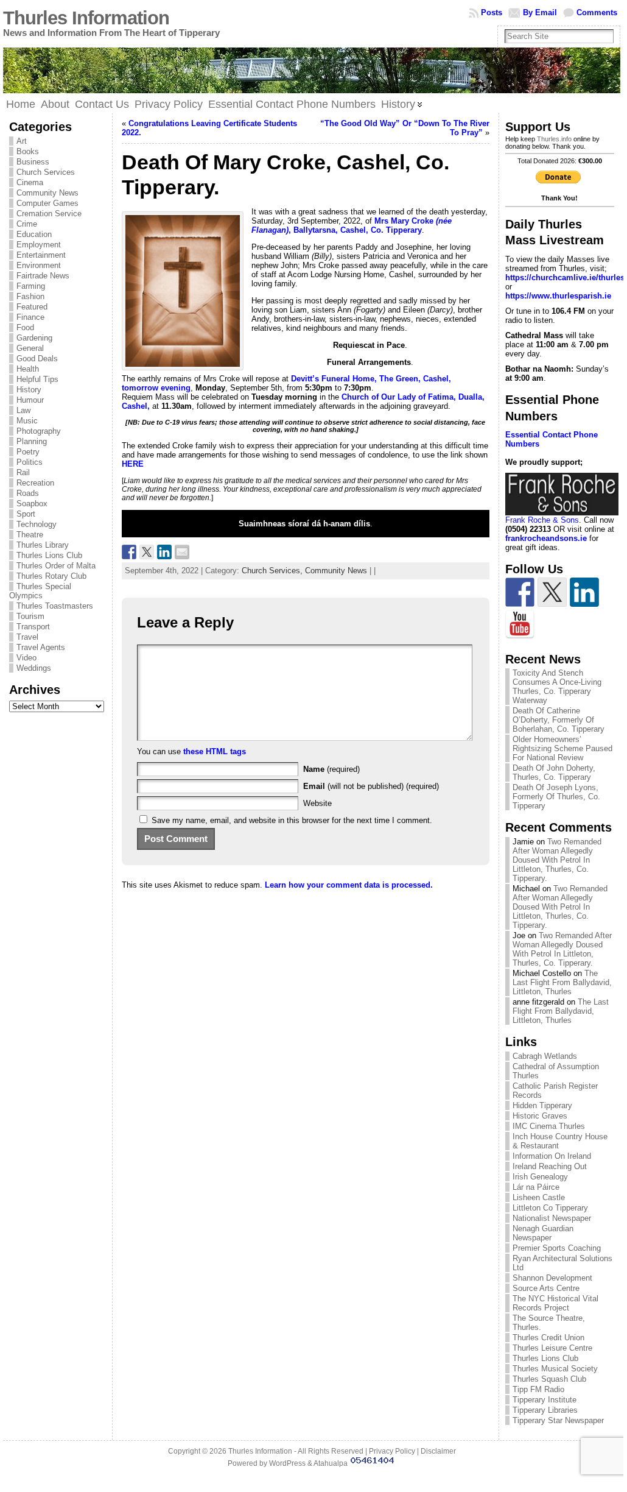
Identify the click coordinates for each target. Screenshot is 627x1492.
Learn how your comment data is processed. (349, 884)
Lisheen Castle (539, 1197)
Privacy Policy (392, 1451)
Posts (491, 12)
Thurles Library (42, 545)
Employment (38, 244)
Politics (29, 462)
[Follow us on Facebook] (519, 592)
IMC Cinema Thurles (549, 1126)
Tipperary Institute (544, 1399)
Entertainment (41, 255)
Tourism (30, 616)
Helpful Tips (37, 379)
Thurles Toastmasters (54, 605)
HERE (133, 463)
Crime (26, 223)
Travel (27, 637)
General (30, 348)
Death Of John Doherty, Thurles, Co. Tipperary (554, 772)
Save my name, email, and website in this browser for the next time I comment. (292, 820)
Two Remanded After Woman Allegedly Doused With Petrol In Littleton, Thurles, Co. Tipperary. (557, 860)
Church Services (45, 172)
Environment (38, 265)
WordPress (287, 1463)
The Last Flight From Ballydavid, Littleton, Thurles (562, 982)
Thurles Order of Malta (56, 565)
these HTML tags (214, 751)
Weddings (33, 668)
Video (26, 657)
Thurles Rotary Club (51, 576)
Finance (30, 317)
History (28, 389)
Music (27, 420)
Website (317, 803)
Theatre (29, 534)
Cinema (29, 182)
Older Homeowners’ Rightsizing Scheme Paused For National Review (562, 748)
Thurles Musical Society (555, 1368)
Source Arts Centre (546, 1288)
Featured (31, 306)
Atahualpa (331, 1463)
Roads (27, 493)
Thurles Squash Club (549, 1379)
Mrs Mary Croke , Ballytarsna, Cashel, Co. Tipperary (351, 225)
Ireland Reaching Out (550, 1166)
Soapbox (31, 503)
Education (34, 234)
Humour (30, 400)
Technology (36, 524)
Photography (38, 431)
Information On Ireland (552, 1156)
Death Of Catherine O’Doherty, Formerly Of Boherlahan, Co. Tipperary (558, 720)
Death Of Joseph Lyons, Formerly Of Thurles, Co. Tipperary (556, 796)
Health (27, 368)
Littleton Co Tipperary (550, 1207)
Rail (23, 472)
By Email (540, 12)
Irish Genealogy (540, 1176)
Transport (33, 626)
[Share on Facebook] (129, 552)
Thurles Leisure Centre (552, 1347)
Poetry (28, 451)
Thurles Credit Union (548, 1337)
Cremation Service (49, 213)
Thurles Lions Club (49, 555)
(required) (331, 769)
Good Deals (37, 358)
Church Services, (273, 570)
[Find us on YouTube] (519, 624)
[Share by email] (182, 552)
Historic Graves (540, 1115)
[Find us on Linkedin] (584, 592)
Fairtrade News (42, 275)
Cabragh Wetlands (545, 1056)
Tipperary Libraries (545, 1410)
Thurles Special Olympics (40, 591)
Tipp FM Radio (538, 1389)
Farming (30, 286)
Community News (47, 192)
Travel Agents (40, 647)
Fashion (30, 296)
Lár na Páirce (536, 1187)
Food (25, 327)
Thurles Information (86, 18)
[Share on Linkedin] (164, 552)
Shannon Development (552, 1277)
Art (21, 141)
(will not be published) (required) (371, 786)
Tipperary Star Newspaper (558, 1420)
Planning (31, 441)
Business (32, 161)
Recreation (35, 482)
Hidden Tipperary (542, 1105)
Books (27, 151)
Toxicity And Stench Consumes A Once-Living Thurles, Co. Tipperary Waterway (557, 686)
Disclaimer (438, 1451)
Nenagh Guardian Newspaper (543, 1233)
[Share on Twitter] (146, 552)
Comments (596, 12)
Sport (25, 513)
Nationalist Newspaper (552, 1218)
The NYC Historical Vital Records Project (555, 1303)
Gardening (34, 337)
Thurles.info (554, 139)
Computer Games (47, 203)
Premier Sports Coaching (557, 1248)
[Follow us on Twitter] (552, 592)
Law (23, 410)
